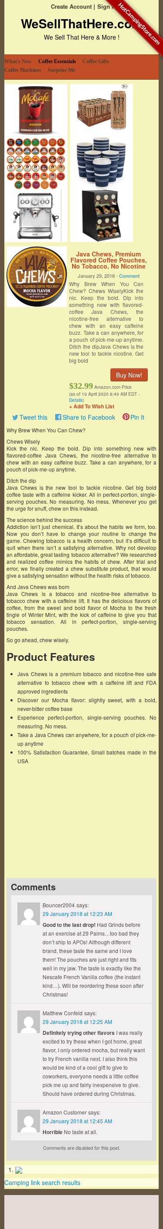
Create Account (71, 6)
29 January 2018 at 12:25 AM (77, 1021)
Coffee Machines (22, 70)
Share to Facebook (89, 417)
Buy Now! (129, 374)
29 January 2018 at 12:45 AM (77, 1121)
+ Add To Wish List (91, 406)
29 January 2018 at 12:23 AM (77, 913)
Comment (129, 275)
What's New (18, 61)
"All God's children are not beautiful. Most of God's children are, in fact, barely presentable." (81, 809)
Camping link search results (42, 1182)
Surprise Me (61, 70)
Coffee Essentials (57, 61)
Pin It (137, 417)
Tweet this (33, 417)
